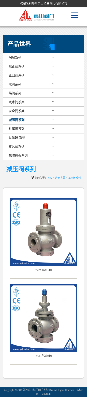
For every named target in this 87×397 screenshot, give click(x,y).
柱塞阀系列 (16, 128)
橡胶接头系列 (18, 155)
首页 (49, 177)
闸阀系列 (15, 57)
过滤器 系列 (17, 137)
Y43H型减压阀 (43, 355)
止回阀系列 (16, 75)
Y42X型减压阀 (43, 270)
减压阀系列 (16, 120)
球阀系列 (15, 84)
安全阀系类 (16, 111)
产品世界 (60, 177)
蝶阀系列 (15, 93)
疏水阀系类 (16, 102)
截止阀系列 (16, 66)
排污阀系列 (16, 146)
